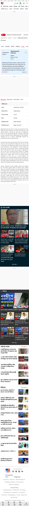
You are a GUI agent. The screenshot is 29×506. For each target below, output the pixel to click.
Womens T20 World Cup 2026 (14, 35)
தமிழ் (26, 1)
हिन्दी (2, 1)
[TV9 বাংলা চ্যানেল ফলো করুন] (20, 3)
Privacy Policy (19, 482)
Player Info (3, 99)
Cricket (14, 38)
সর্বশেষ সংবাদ (5, 346)
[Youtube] (22, 471)
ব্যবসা (26, 6)
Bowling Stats (17, 99)
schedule (7, 46)
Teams (22, 46)
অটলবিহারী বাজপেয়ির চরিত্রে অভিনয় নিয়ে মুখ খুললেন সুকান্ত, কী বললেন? (21, 323)
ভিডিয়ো (5, 291)
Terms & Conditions (14, 484)
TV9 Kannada (7, 492)
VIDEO (10, 9)
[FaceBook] (13, 471)
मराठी (15, 1)
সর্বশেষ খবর (5, 6)
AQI (17, 3)
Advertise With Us (20, 479)
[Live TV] (23, 3)
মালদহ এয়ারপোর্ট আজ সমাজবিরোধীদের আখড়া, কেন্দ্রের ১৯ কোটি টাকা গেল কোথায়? (21, 337)
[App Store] (18, 477)
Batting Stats (10, 99)
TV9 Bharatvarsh (7, 490)
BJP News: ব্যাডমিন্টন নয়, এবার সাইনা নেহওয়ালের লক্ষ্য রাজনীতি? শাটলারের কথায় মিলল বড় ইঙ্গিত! (21, 241)
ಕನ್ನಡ (9, 1)
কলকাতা (11, 6)
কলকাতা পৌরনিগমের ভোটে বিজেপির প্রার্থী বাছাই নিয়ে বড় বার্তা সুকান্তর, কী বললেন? (7, 323)
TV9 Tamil (4, 495)
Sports (9, 38)
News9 (5, 1)
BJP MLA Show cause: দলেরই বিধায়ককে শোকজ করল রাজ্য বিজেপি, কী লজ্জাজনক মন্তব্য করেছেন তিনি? (13, 227)
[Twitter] (16, 471)
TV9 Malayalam (12, 495)
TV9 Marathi (15, 490)
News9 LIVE (24, 495)
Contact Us (6, 479)
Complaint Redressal (10, 482)
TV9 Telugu (22, 490)
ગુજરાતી (19, 1)
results (12, 46)
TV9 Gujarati (14, 492)
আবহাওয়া (22, 9)
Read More (4, 72)
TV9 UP (18, 495)
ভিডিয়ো (3, 387)
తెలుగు (12, 1)
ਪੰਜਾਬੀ (23, 1)
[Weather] (15, 3)
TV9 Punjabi (22, 492)
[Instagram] (19, 471)
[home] (1, 6)
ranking (18, 46)
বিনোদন (22, 6)
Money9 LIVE (14, 497)
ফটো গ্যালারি (16, 9)
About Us (12, 479)
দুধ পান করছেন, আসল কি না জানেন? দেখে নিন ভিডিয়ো (13, 310)
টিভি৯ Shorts (5, 9)
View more (23, 347)
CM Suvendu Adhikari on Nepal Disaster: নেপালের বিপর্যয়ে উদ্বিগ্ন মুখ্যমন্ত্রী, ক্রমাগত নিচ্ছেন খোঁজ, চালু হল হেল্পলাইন (7, 257)
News (22, 99)
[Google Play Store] (9, 476)
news (2, 46)
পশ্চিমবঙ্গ (15, 6)
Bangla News (4, 38)
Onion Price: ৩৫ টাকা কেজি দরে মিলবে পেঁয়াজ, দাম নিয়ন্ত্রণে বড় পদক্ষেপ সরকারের (7, 241)
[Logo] (2, 3)
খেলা (19, 6)
